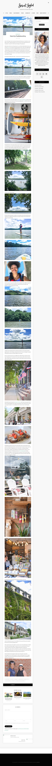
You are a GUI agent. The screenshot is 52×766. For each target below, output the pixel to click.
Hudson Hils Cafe (17, 402)
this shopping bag (22, 450)
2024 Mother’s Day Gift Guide (39, 86)
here (8, 47)
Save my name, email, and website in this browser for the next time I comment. (17, 723)
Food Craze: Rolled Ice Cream (14, 737)
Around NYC (18, 34)
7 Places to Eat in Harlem (18, 697)
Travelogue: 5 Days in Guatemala (40, 91)
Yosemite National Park (22, 741)
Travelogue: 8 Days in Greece (39, 90)
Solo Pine (38, 762)
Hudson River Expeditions (21, 99)
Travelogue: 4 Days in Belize (39, 88)
